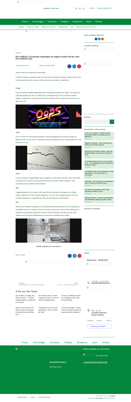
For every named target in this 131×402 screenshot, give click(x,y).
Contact (91, 8)
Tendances (77, 21)
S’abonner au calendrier (98, 326)
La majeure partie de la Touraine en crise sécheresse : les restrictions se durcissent (99, 173)
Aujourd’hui (99, 320)
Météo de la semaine (48, 27)
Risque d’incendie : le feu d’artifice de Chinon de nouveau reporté (98, 144)
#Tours (25, 21)
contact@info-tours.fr (57, 362)
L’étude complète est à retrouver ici (48, 246)
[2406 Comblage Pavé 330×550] (99, 87)
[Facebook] (96, 39)
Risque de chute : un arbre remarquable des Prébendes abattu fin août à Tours (99, 198)
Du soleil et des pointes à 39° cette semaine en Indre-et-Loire (97, 190)
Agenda (21, 27)
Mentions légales (22, 397)
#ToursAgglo (38, 21)
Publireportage (63, 27)
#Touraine (52, 21)
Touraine (18, 52)
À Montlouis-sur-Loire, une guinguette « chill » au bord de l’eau (48, 310)
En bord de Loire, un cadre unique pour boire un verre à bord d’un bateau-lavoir (48, 298)
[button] (69, 66)
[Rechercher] (112, 122)
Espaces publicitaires (104, 8)
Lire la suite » (88, 139)
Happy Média (99, 398)
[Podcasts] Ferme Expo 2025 (86, 27)
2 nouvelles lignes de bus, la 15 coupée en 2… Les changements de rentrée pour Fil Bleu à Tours (99, 163)
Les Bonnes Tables (32, 27)
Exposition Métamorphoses (100, 283)
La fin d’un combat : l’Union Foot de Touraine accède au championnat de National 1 (71, 310)
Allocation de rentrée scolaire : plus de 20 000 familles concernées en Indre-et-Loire (98, 153)
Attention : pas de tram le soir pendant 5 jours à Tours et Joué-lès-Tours (99, 182)
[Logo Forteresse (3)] (99, 53)
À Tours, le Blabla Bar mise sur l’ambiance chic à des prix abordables (71, 298)
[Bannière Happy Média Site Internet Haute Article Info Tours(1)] (48, 271)
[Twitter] (99, 39)
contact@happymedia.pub (95, 362)
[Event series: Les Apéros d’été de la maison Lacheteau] (99, 311)
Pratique (64, 21)
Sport (88, 21)
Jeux (72, 27)
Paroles (98, 21)
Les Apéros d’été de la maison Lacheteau (98, 314)
